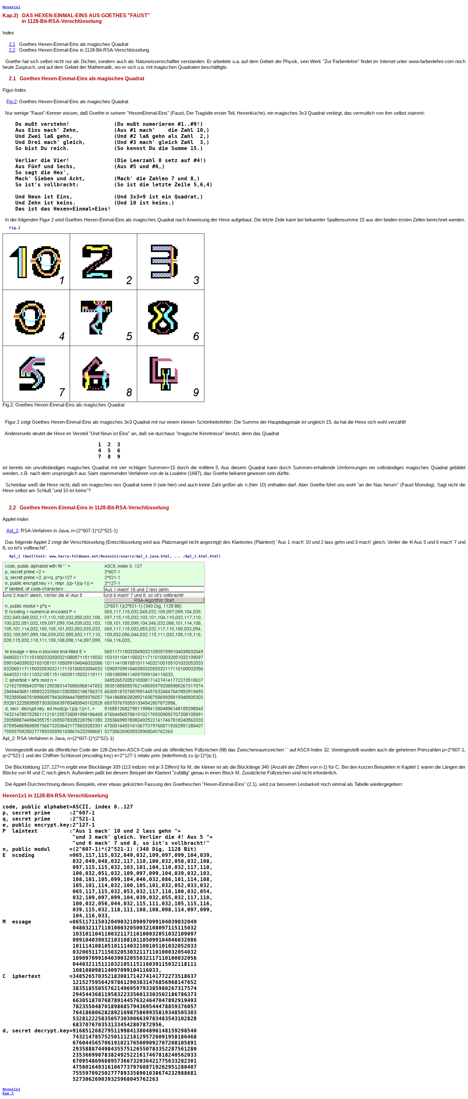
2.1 (12, 44)
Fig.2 (11, 101)
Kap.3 (8, 1093)
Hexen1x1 (11, 7)
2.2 (12, 50)
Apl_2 (12, 530)
